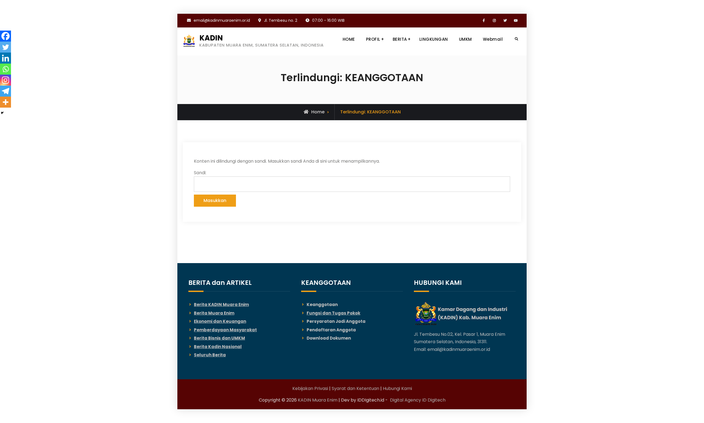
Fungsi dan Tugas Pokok (333, 313)
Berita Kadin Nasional (218, 347)
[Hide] (2, 113)
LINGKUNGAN (433, 39)
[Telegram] (5, 91)
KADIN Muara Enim (317, 400)
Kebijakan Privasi (310, 388)
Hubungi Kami (397, 388)
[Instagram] (5, 80)
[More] (5, 102)
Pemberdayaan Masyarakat (225, 330)
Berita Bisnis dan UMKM (219, 338)
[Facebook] (5, 36)
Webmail (493, 39)
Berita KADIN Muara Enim (221, 304)
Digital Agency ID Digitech (418, 400)
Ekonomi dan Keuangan (220, 321)
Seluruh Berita (210, 355)
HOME (349, 39)
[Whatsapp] (5, 69)
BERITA (400, 39)
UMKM (465, 39)
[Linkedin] (5, 58)
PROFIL (373, 39)
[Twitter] (5, 47)
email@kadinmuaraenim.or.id (222, 20)
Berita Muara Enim (214, 313)
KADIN (211, 38)
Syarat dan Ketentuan (355, 388)
